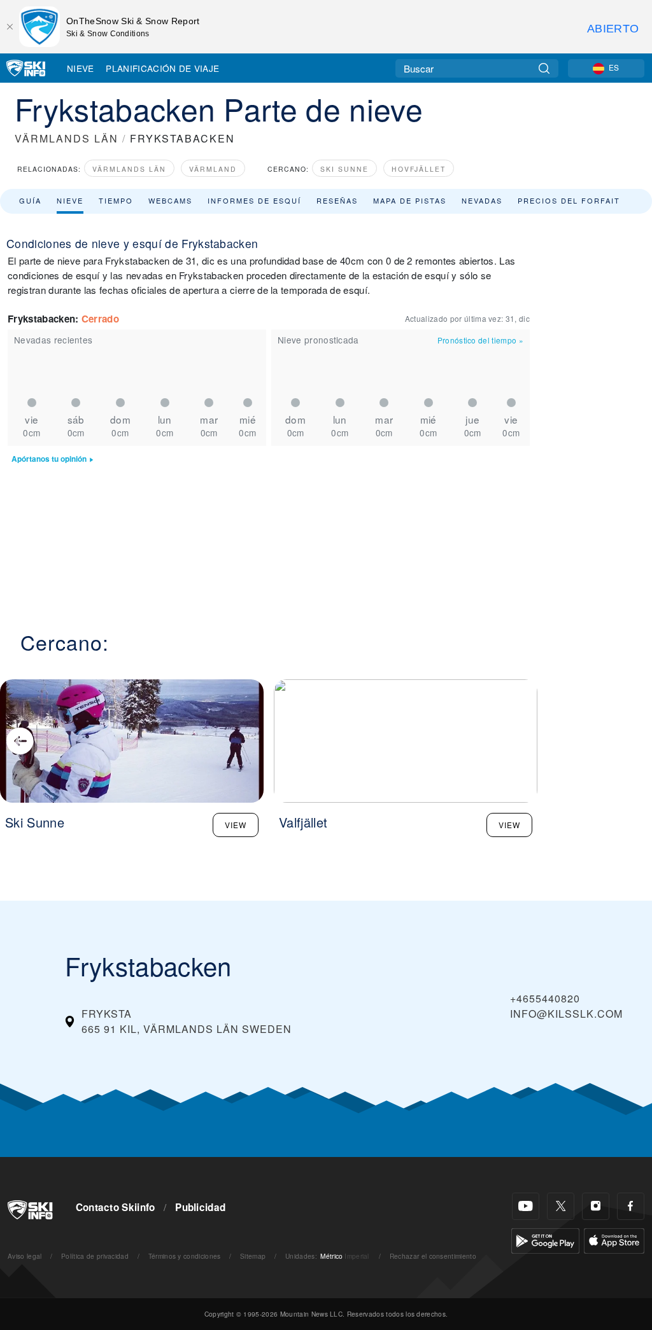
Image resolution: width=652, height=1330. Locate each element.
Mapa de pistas (409, 200)
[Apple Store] (614, 1239)
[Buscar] (544, 68)
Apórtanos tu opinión (49, 459)
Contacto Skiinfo (115, 1207)
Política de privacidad (95, 1256)
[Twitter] (560, 1206)
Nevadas (482, 200)
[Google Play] (545, 1239)
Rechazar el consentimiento (433, 1256)
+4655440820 (545, 998)
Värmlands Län (129, 169)
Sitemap (253, 1256)
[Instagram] (595, 1206)
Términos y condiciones (184, 1256)
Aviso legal (25, 1256)
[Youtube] (525, 1206)
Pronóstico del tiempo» (480, 340)
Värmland (213, 169)
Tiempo (116, 200)
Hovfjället (419, 169)
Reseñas (337, 200)
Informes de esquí (254, 200)
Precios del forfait (569, 200)
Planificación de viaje (162, 68)
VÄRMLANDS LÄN (66, 138)
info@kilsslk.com (566, 1013)
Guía (30, 200)
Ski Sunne (344, 169)
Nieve (80, 68)
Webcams (170, 200)
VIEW (235, 824)
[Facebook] (630, 1206)
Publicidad (200, 1207)
